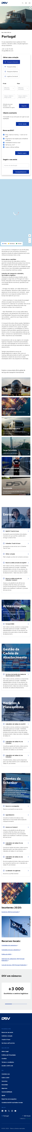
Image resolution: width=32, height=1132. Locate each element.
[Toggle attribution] (30, 245)
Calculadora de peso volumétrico (11, 950)
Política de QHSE (6, 954)
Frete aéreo (7, 388)
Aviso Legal (5, 1051)
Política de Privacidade (9, 1055)
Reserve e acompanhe (12, 806)
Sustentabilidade (7, 1092)
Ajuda (3, 1095)
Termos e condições (8, 1062)
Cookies (4, 1058)
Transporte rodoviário (11, 428)
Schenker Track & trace (13, 543)
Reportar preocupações (9, 1099)
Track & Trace (6, 1039)
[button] (8, 1004)
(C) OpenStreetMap (24, 244)
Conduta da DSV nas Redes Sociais (12, 1102)
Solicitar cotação (7, 1036)
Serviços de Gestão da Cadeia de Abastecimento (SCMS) (16, 675)
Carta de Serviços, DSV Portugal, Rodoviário (14, 965)
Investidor (5, 1085)
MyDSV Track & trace (12, 531)
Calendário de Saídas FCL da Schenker (14, 742)
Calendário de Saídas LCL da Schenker (14, 756)
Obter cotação (10, 554)
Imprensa (4, 1088)
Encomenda (7, 488)
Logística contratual (11, 468)
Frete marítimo (9, 408)
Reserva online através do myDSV (16, 563)
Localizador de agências (13, 871)
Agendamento (10, 815)
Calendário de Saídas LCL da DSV (16, 724)
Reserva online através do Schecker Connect (14, 579)
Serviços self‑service (8, 1043)
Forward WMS (10, 624)
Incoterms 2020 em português (10, 912)
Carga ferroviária (10, 450)
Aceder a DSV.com (7, 1066)
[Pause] (31, 8)
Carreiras (4, 1081)
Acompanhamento (20, 172)
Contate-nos (6, 1074)
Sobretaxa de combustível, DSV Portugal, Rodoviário (13, 959)
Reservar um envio (7, 1032)
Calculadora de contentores (9, 945)
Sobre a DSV (5, 1078)
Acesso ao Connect (12, 827)
